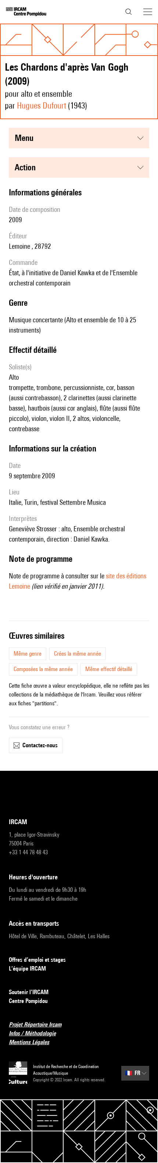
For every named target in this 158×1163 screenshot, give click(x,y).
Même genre (28, 653)
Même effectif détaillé (108, 669)
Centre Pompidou (28, 1000)
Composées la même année (43, 669)
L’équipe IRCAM (27, 968)
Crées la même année (77, 653)
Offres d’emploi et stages (37, 959)
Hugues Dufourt (41, 105)
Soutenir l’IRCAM (29, 992)
